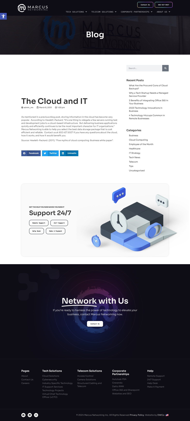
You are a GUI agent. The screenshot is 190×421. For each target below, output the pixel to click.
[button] (3, 16)
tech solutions (75, 11)
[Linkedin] (30, 415)
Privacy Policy (137, 415)
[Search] (165, 68)
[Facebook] (23, 415)
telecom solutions (102, 11)
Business (133, 135)
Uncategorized (137, 170)
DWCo (160, 415)
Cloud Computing (138, 140)
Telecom (133, 161)
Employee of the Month (141, 144)
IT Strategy (134, 153)
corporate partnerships (135, 11)
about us (162, 11)
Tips (131, 166)
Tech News (134, 157)
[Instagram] (36, 415)
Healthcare (134, 148)
